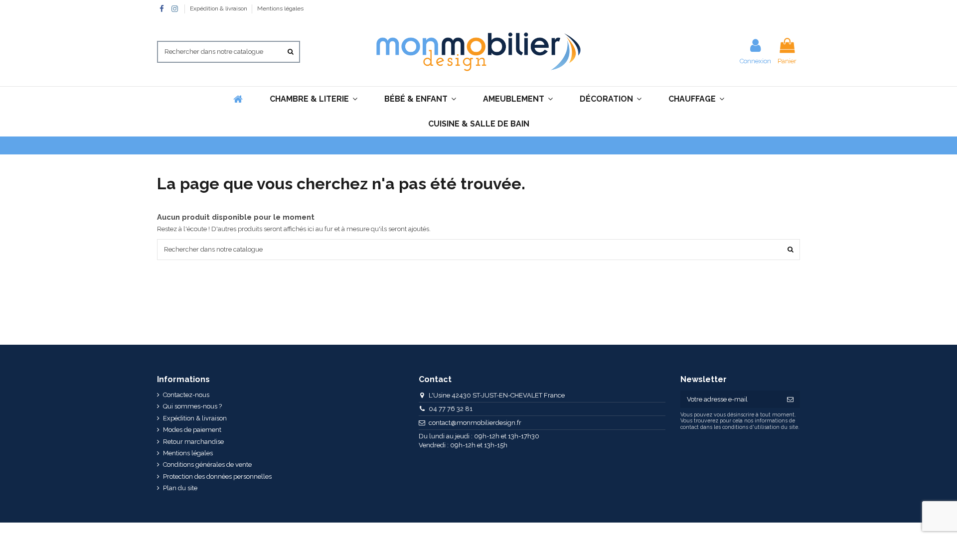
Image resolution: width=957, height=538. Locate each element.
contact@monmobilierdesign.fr (475, 422)
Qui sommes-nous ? (192, 406)
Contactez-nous (186, 395)
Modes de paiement (192, 429)
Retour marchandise (193, 441)
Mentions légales (280, 8)
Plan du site (180, 488)
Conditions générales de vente (207, 464)
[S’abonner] (790, 399)
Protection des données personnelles (217, 476)
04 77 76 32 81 (451, 408)
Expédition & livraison (219, 8)
